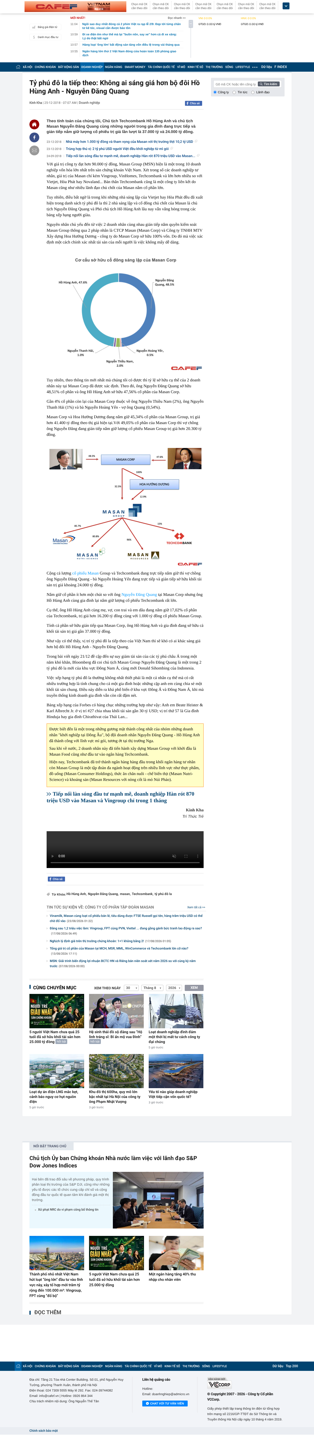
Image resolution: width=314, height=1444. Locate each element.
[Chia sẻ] (34, 137)
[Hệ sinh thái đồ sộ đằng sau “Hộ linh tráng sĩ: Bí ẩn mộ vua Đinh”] (116, 1011)
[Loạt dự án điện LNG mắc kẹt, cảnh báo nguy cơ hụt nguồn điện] (56, 1071)
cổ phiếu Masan (85, 573)
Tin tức (243, 92)
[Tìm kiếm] (269, 83)
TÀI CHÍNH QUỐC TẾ (161, 67)
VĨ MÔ (181, 67)
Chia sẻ (195, 103)
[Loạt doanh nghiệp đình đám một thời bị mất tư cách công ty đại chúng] (176, 1011)
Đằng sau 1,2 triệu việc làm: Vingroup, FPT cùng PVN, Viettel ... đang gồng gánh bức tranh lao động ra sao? (126, 931)
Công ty (223, 92)
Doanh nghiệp (89, 103)
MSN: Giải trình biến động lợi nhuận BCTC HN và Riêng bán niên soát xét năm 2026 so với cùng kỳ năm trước (123, 963)
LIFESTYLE (243, 67)
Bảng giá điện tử (47, 27)
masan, (125, 894)
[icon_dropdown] (286, 6)
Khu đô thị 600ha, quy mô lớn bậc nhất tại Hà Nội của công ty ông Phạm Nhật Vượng (114, 1097)
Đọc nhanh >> (177, 18)
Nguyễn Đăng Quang (139, 594)
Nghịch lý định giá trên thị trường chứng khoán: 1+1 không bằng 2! (110, 941)
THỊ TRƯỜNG (214, 67)
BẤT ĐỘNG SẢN (68, 67)
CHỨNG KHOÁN (45, 67)
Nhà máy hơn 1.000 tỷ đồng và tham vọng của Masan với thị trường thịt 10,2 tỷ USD (129, 142)
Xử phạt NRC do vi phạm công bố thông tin (68, 1210)
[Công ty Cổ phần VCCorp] (246, 1383)
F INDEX (281, 67)
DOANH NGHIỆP (92, 67)
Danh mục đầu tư (48, 37)
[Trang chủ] (18, 67)
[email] (34, 150)
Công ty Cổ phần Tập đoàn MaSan (119, 907)
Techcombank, (142, 894)
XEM (194, 988)
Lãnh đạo (263, 92)
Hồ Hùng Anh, (76, 894)
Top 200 (292, 1366)
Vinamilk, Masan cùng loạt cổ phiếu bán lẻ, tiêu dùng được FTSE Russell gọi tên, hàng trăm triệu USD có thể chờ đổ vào (126, 918)
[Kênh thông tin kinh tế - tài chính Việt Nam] (75, 6)
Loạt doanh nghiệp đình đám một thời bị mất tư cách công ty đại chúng (174, 1037)
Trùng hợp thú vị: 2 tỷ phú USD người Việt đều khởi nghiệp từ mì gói (117, 149)
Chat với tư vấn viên (167, 1403)
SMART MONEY (135, 67)
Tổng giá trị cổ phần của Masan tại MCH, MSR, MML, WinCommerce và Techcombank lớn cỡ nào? (119, 951)
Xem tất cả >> (196, 907)
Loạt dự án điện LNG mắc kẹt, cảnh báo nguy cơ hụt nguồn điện (53, 1097)
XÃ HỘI (27, 67)
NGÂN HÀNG (113, 67)
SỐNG (229, 67)
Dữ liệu (266, 67)
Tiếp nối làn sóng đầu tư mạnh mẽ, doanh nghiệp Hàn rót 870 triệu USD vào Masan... (130, 156)
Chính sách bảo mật (43, 1431)
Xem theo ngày (107, 988)
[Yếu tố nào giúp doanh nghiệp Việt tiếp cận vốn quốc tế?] (176, 1071)
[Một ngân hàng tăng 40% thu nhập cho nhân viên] (176, 1253)
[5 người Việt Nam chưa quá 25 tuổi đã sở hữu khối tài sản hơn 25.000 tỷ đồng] (56, 1011)
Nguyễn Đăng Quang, (103, 894)
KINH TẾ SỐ (195, 67)
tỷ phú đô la (163, 894)
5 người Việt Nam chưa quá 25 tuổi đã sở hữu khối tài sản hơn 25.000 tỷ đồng (54, 1037)
